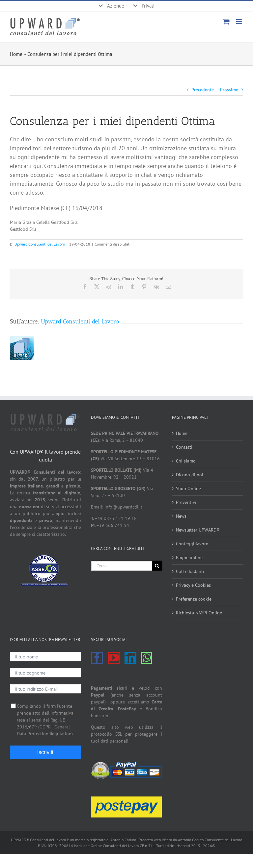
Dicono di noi (189, 475)
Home (16, 54)
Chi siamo (186, 461)
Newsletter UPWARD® (198, 530)
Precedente (202, 90)
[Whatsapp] (146, 658)
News (181, 516)
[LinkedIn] (130, 658)
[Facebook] (97, 658)
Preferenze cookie (193, 599)
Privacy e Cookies (193, 585)
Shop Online (188, 488)
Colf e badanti (190, 571)
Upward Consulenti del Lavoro (39, 244)
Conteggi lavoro (192, 544)
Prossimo (229, 90)
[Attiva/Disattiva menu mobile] (239, 21)
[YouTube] (114, 658)
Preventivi (186, 502)
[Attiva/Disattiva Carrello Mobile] (226, 21)
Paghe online (189, 557)
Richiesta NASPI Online (199, 613)
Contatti (184, 447)
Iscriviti (45, 752)
